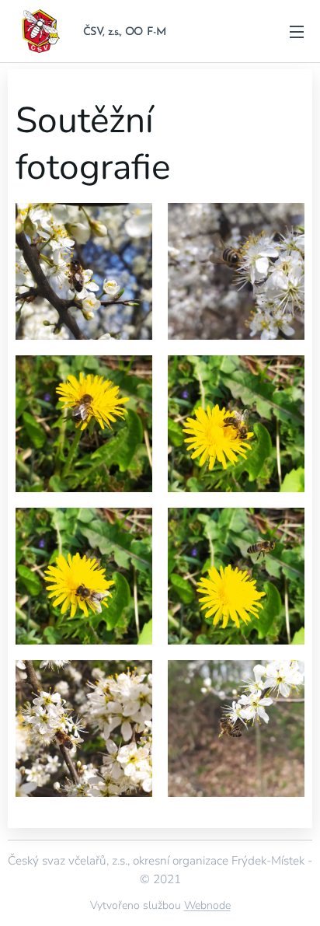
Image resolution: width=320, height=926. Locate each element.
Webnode (207, 905)
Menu (296, 31)
